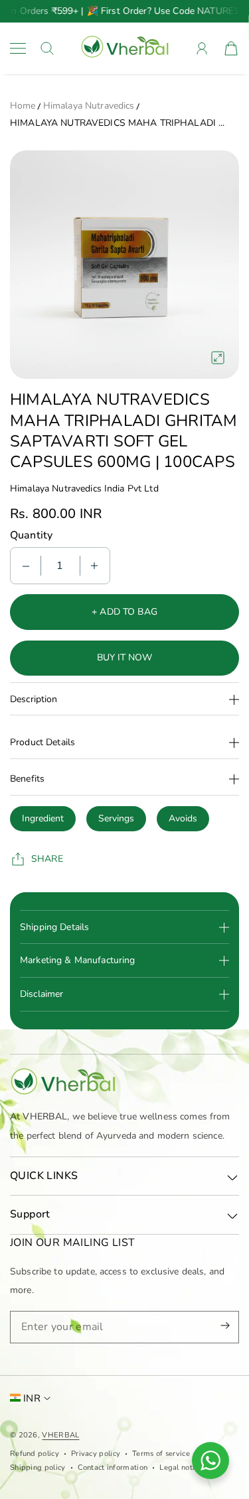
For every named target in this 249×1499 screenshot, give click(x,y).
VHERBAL (60, 1435)
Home (23, 105)
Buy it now (124, 657)
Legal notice (181, 1468)
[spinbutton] (60, 566)
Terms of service (161, 1454)
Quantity (31, 535)
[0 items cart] (231, 48)
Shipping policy (38, 1468)
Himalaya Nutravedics (89, 105)
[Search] (47, 48)
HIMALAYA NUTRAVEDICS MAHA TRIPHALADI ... (117, 123)
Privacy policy (95, 1454)
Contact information (113, 1468)
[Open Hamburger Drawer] (18, 48)
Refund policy (34, 1454)
